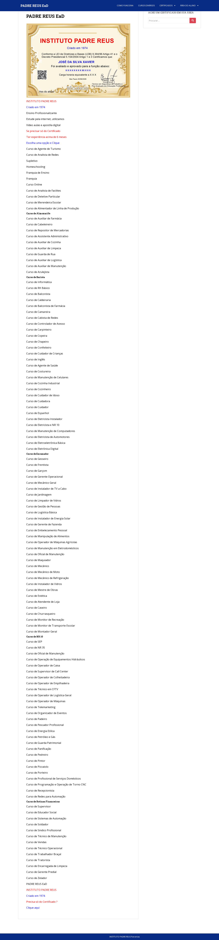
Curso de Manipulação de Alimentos (47, 536)
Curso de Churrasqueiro (40, 614)
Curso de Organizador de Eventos (46, 713)
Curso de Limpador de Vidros (43, 500)
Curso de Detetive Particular (43, 196)
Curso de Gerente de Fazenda (44, 524)
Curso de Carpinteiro (38, 329)
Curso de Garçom (36, 470)
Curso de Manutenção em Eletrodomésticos (52, 548)
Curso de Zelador (36, 878)
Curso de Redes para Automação (45, 796)
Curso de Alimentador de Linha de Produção (52, 208)
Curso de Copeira (36, 335)
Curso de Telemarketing (40, 707)
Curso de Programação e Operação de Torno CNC (56, 784)
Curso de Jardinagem (38, 494)
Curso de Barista (35, 277)
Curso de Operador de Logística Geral (48, 695)
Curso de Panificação (38, 749)
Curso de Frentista (37, 465)
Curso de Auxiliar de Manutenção (46, 266)
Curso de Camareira (38, 312)
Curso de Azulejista (37, 272)
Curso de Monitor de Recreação (45, 619)
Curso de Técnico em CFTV (42, 689)
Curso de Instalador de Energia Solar (48, 518)
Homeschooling (35, 166)
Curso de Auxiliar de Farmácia (44, 218)
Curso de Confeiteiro (38, 347)
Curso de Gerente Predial (41, 872)
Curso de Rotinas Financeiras (43, 801)
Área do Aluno (188, 5)
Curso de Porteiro (37, 772)
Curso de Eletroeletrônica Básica (45, 443)
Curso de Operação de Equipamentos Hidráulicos (55, 659)
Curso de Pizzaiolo (37, 766)
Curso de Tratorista (38, 860)
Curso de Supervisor (38, 806)
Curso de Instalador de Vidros (44, 584)
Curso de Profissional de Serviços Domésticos (53, 778)
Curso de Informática (39, 282)
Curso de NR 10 (34, 636)
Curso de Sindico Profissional (43, 830)
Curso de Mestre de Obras (42, 590)
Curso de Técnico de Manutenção (46, 836)
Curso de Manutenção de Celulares (47, 377)
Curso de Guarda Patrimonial (43, 743)
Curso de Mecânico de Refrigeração (47, 578)
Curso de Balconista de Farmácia (45, 306)
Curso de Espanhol (37, 413)
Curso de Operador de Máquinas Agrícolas (51, 542)
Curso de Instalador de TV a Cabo (46, 488)
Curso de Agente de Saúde (42, 365)
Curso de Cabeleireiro (39, 224)
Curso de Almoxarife (38, 213)
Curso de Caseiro (36, 607)
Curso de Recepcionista (40, 790)
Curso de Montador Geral (41, 631)
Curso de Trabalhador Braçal (43, 854)
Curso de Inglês (35, 359)
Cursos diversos (146, 5)
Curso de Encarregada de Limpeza (46, 866)
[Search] (193, 20)
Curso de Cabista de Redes (42, 318)
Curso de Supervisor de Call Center (47, 671)
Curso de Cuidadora (38, 401)
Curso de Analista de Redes (42, 154)
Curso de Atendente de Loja (42, 601)
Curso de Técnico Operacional (44, 848)
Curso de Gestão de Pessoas (43, 506)
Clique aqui (32, 907)
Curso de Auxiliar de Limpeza (43, 248)
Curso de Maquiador (38, 560)
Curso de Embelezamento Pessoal (46, 530)
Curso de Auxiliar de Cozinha (43, 242)
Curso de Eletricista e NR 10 (42, 425)
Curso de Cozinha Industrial (43, 383)
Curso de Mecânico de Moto (43, 572)
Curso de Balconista (38, 294)
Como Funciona (125, 5)
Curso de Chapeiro (37, 341)
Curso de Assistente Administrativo (47, 236)
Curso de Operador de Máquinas (45, 701)
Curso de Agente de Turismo (43, 149)
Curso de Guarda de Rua (40, 254)
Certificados (166, 5)
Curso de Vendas (36, 842)
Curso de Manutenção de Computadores (50, 431)
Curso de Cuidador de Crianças (44, 353)
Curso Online (34, 184)
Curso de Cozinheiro (38, 389)
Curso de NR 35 (35, 647)
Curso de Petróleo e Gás (40, 737)
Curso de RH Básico (38, 288)
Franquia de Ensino (37, 172)
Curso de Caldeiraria (38, 300)
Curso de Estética (36, 596)
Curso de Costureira (38, 371)
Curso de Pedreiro (37, 754)
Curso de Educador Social (41, 812)
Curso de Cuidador (37, 407)
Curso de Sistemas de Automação (46, 818)
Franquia (31, 178)
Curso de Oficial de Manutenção (45, 554)
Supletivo (32, 161)
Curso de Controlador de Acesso (45, 323)
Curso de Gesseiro (37, 459)
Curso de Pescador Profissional (45, 725)
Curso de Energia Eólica (40, 731)
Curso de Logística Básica (41, 512)
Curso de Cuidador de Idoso (42, 395)
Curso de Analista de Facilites (43, 190)
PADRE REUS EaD (34, 6)
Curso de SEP (34, 641)
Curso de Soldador (37, 824)
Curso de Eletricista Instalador (44, 419)
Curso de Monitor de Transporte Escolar (50, 625)
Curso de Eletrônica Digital (42, 449)
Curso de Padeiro (36, 719)
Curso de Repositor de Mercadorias (47, 230)
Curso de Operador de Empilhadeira (47, 683)
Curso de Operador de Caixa (43, 665)
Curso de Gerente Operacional (44, 476)
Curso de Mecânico (37, 566)
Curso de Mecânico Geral (41, 482)
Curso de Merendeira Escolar (43, 202)
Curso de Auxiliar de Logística (44, 260)
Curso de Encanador (37, 453)
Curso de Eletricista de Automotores (48, 437)
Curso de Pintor (35, 761)
